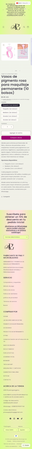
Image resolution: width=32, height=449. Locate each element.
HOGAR (5, 316)
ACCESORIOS (7, 328)
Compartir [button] (6, 196)
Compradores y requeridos (12, 282)
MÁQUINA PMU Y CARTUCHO (12, 368)
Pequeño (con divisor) (10, 105)
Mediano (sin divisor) (10, 112)
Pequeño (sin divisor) (10, 109)
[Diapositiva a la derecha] (20, 71)
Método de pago (8, 286)
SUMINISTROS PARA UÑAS (11, 372)
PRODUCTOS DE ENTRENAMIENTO (13, 332)
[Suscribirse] (27, 237)
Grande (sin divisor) (9, 120)
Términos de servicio (10, 301)
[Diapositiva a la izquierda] (12, 71)
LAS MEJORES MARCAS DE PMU (12, 320)
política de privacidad (10, 298)
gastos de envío (7, 99)
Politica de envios (9, 290)
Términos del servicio (9, 444)
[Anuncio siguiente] (29, 10)
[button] (3, 27)
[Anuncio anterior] (3, 10)
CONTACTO (7, 380)
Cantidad (4, 123)
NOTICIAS (6, 376)
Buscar (5, 305)
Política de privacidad (19, 441)
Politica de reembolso (10, 294)
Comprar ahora (16, 138)
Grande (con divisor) (10, 116)
